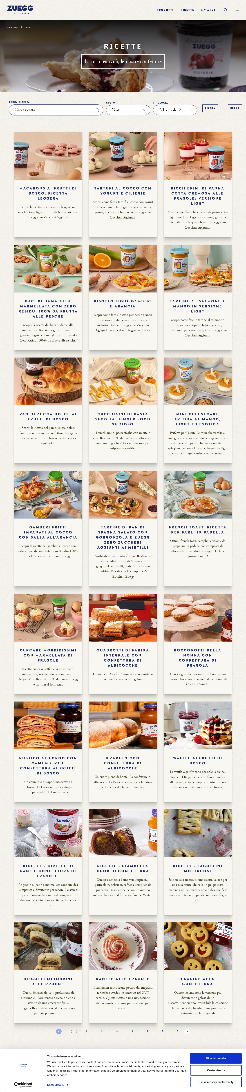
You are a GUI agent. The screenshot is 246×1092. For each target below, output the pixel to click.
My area (208, 10)
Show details (55, 1084)
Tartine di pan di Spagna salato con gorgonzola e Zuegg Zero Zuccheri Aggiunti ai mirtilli (123, 537)
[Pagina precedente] (59, 1031)
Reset (235, 108)
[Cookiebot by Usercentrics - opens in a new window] (23, 1085)
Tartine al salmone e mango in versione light (198, 306)
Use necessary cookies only (215, 1082)
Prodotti (165, 10)
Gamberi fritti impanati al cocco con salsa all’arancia (48, 532)
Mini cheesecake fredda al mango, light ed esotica (198, 419)
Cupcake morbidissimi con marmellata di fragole (48, 655)
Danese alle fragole (123, 979)
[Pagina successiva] (187, 1031)
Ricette (187, 10)
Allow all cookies (216, 1058)
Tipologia (160, 103)
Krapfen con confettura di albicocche (123, 763)
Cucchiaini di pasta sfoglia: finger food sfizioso (123, 419)
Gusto (110, 103)
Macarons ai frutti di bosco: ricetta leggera (48, 193)
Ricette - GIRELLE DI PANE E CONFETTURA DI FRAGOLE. (48, 871)
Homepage (12, 27)
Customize (214, 1070)
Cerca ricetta (19, 102)
